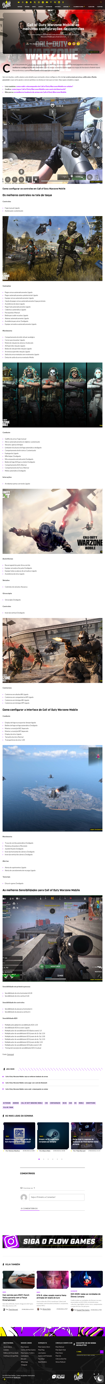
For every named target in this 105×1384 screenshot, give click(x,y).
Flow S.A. (58, 1356)
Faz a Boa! (41, 1359)
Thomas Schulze (38, 44)
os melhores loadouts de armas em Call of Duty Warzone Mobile (40, 92)
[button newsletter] (101, 1351)
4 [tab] (52, 1159)
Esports (40, 6)
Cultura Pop (49, 6)
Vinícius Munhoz (14, 1151)
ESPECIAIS (65, 6)
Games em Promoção (45, 1356)
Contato (6, 1350)
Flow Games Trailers (27, 1353)
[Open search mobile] (101, 2)
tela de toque (8, 1107)
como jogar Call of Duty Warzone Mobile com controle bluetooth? (39, 89)
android (16, 1103)
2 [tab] (43, 1159)
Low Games (58, 6)
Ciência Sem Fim (61, 1359)
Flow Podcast (60, 1347)
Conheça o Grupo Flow (10, 1356)
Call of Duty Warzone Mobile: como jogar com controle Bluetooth (26, 1083)
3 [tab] (48, 1159)
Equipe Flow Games (83, 1310)
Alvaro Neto (46, 1151)
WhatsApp (24, 1362)
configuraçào (55, 1103)
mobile (81, 1103)
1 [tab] (39, 1159)
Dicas (53, 20)
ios (75, 1103)
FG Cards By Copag (78, 6)
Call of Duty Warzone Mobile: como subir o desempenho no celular (27, 1089)
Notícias (20, 6)
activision (6, 1103)
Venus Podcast (60, 1362)
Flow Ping (99, 6)
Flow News (59, 1353)
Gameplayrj (25, 1356)
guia (70, 1103)
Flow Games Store (44, 1347)
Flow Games (25, 1347)
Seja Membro (42, 1362)
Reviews (27, 6)
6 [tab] (61, 1159)
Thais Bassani (80, 1151)
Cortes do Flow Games (28, 1350)
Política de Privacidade (10, 1353)
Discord (23, 1359)
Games (34, 6)
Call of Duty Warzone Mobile (37, 65)
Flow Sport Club (61, 1350)
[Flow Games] (6, 5)
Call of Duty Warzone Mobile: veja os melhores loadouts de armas (27, 1076)
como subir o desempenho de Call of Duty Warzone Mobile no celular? (44, 86)
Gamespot (10, 1054)
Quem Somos (7, 1347)
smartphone (90, 1103)
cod (46, 1103)
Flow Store (91, 6)
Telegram (24, 1365)
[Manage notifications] (5, 1379)
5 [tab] (57, 1159)
